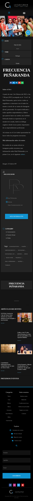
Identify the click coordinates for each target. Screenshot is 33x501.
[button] (24, 13)
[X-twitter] (18, 485)
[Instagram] (14, 485)
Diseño (24, 246)
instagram (21, 250)
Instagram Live (9, 253)
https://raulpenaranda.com (15, 205)
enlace (23, 154)
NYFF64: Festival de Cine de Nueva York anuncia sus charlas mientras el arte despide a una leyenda (8, 317)
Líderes (19, 253)
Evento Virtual (11, 235)
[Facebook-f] (10, 485)
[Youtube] (22, 485)
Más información (16, 216)
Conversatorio (11, 232)
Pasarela (18, 257)
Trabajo (7, 265)
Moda (8, 238)
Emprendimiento (10, 250)
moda (26, 253)
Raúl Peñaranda (10, 261)
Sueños (20, 261)
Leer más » (3, 323)
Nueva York (9, 257)
